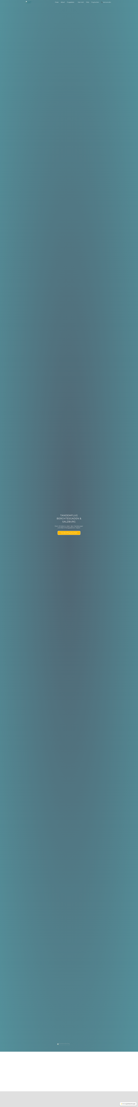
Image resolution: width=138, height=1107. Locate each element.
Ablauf (63, 2)
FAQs (87, 2)
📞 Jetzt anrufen (106, 2)
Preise (57, 2)
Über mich (81, 2)
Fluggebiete (70, 2)
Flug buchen (95, 2)
